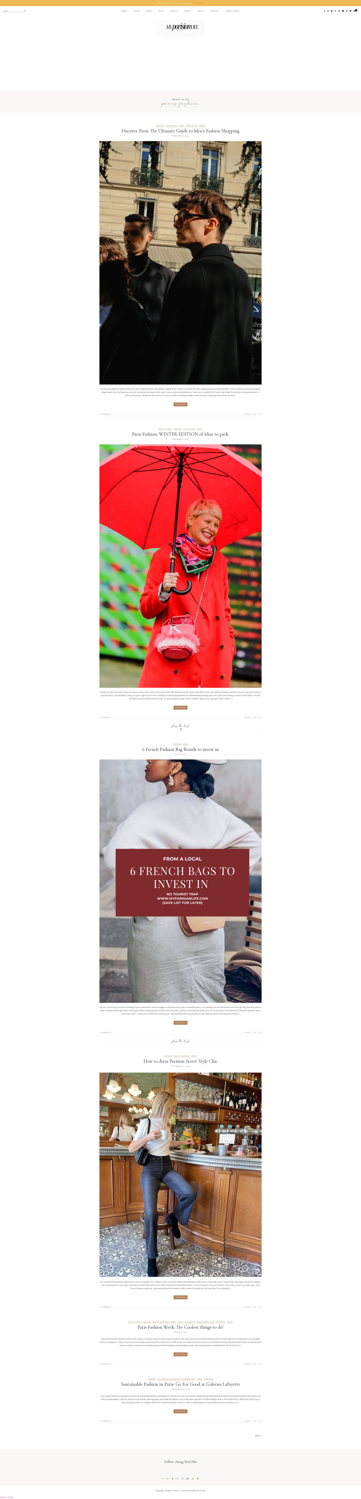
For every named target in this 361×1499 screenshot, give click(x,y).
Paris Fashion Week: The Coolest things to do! (180, 1327)
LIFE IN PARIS (172, 126)
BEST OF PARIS (165, 429)
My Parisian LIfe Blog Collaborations (176, 1379)
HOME (124, 11)
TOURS (136, 11)
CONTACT (215, 11)
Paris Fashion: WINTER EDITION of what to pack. (180, 434)
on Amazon (198, 3)
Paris (182, 126)
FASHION (160, 126)
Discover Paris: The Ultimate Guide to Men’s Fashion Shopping (180, 131)
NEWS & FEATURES (160, 1322)
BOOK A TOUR (6, 1497)
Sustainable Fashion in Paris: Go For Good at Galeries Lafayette (180, 1384)
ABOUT (201, 11)
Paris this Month (186, 1322)
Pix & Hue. (201, 1491)
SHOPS (202, 126)
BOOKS (149, 11)
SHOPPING (184, 1056)
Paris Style (192, 126)
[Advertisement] (180, 69)
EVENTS (173, 11)
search (6, 11)
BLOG (161, 11)
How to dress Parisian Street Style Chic (181, 1061)
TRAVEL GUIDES (232, 11)
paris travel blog (206, 1322)
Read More (180, 404)
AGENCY (187, 11)
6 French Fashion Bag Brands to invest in (180, 749)
